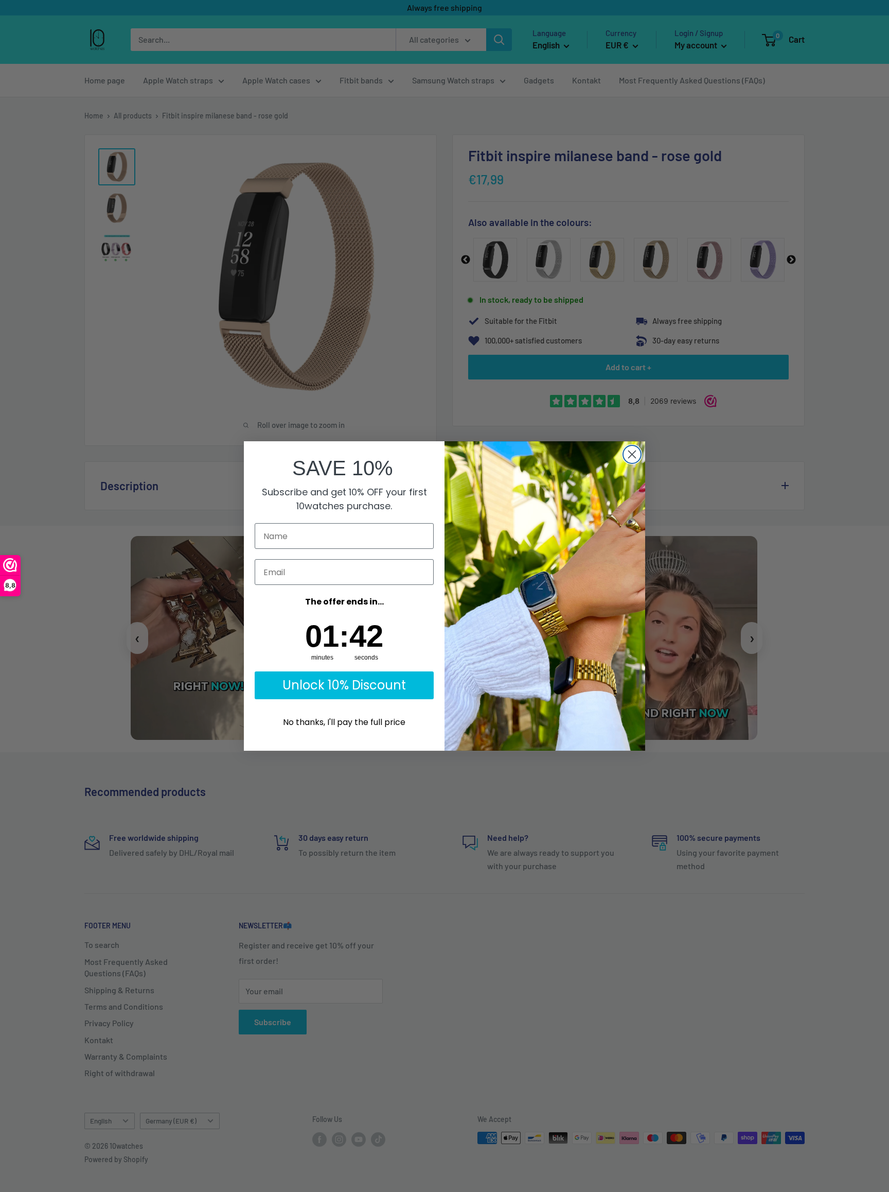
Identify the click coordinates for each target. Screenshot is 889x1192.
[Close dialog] (632, 454)
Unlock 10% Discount (344, 685)
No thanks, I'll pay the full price (344, 722)
